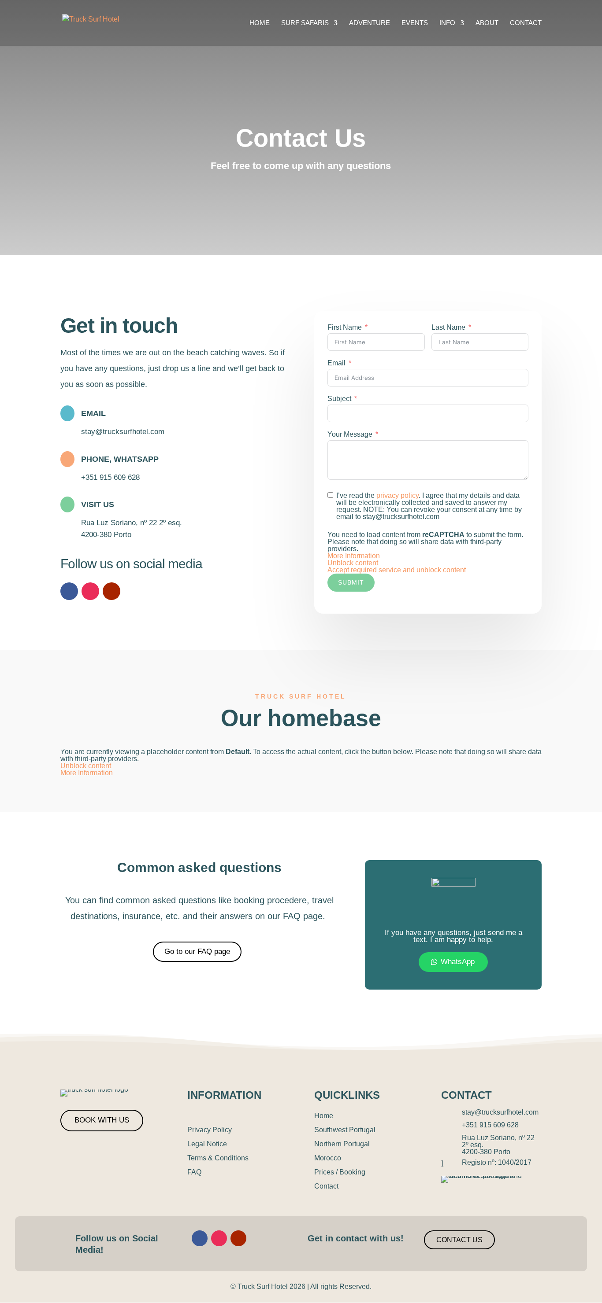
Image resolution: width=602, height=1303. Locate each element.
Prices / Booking (339, 1172)
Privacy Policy (209, 1130)
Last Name (448, 327)
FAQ (194, 1172)
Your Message (349, 434)
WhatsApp (458, 961)
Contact (526, 23)
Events (414, 23)
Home (259, 23)
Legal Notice (207, 1144)
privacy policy (397, 495)
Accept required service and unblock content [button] (396, 570)
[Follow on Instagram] (90, 591)
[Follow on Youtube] (111, 591)
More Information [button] (353, 555)
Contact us (459, 1240)
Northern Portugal (342, 1144)
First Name (344, 327)
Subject (339, 398)
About (487, 23)
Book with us (101, 1120)
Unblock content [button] (352, 563)
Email (336, 363)
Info (447, 23)
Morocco (327, 1158)
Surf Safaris (305, 23)
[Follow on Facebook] (69, 591)
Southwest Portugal (344, 1130)
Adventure (369, 23)
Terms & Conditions (218, 1158)
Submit (351, 582)
